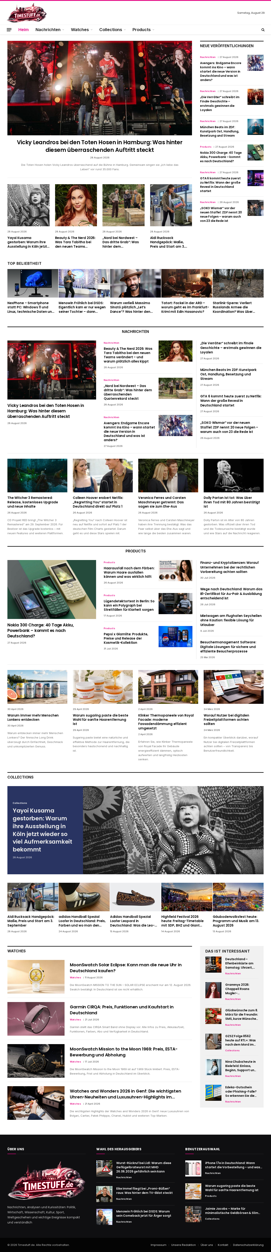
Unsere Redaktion (183, 1245)
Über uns (207, 1245)
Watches (80, 29)
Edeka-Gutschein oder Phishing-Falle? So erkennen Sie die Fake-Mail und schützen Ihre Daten (241, 1091)
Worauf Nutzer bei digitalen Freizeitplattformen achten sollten (226, 719)
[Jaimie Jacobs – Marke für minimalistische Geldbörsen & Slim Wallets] (193, 1214)
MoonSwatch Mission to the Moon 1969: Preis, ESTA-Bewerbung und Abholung (123, 1052)
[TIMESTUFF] (26, 12)
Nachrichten (48, 29)
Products (142, 29)
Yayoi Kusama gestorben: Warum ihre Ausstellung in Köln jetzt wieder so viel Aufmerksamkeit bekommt (27, 242)
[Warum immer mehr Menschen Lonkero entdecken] (37, 687)
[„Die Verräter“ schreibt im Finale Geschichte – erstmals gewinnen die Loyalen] (255, 97)
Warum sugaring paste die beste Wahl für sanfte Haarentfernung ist (100, 719)
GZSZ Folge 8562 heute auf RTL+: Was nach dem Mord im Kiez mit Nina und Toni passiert (240, 1040)
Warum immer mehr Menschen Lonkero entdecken (33, 717)
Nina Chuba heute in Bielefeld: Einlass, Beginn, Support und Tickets (240, 1066)
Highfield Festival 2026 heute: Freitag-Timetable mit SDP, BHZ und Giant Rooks (182, 921)
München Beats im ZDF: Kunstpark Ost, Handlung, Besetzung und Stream (219, 131)
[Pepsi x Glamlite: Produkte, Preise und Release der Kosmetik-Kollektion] (175, 636)
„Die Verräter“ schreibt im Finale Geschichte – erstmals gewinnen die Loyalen (219, 103)
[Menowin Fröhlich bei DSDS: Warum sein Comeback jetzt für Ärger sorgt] (104, 1217)
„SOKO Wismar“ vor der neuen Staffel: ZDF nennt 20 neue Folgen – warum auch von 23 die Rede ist (221, 214)
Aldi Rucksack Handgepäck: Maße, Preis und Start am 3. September (167, 242)
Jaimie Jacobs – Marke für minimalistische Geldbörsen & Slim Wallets (231, 1211)
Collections (110, 29)
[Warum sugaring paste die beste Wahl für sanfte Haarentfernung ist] (103, 687)
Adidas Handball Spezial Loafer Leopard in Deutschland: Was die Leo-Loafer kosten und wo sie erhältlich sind (132, 921)
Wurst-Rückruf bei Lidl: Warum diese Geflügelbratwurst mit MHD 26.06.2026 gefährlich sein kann (143, 1167)
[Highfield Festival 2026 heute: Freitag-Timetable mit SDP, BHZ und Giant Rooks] (186, 897)
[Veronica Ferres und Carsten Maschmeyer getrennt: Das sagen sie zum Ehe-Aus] (168, 475)
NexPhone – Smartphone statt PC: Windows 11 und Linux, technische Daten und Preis (30, 307)
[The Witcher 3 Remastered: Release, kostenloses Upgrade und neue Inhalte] (37, 475)
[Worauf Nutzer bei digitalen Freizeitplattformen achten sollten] (234, 687)
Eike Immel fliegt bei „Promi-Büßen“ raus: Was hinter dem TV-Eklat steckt (144, 1190)
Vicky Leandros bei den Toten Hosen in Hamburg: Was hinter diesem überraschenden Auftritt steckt (99, 146)
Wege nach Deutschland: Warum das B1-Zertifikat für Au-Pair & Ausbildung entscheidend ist (231, 593)
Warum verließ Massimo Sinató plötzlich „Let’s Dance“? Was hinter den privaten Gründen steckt (130, 307)
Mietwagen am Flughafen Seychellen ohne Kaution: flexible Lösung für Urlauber (231, 620)
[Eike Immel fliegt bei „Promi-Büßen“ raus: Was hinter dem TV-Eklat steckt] (104, 1194)
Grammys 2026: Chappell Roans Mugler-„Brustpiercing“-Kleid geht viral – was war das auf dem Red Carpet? (241, 989)
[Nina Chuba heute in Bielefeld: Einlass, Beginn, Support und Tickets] (213, 1067)
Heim (23, 29)
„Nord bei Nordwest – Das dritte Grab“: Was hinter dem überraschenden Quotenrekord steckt (120, 242)
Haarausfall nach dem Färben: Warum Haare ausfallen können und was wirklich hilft (129, 572)
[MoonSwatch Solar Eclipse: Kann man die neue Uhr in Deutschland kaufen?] (36, 977)
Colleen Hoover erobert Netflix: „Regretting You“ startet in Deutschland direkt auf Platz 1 (98, 502)
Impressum (158, 1245)
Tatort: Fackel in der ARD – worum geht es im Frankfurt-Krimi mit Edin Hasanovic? (185, 307)
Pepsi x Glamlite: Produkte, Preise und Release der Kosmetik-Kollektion (126, 638)
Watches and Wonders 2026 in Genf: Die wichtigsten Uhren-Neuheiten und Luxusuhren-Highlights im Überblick (125, 1094)
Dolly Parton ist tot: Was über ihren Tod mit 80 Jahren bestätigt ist (232, 502)
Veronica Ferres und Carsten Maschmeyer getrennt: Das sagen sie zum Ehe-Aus (162, 502)
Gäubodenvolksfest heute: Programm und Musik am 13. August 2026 (236, 921)
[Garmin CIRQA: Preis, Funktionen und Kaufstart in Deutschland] (36, 1019)
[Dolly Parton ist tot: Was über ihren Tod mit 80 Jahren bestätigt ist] (234, 475)
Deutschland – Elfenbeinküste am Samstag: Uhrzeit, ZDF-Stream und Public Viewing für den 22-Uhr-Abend (239, 963)
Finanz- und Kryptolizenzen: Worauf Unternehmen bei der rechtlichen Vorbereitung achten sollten (229, 567)
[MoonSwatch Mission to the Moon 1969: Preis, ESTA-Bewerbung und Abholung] (36, 1061)
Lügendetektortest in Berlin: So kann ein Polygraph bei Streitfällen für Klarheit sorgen (129, 605)
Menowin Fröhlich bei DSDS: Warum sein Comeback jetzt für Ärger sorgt (143, 1213)
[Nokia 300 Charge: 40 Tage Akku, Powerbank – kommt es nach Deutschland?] (255, 152)
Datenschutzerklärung (248, 1245)
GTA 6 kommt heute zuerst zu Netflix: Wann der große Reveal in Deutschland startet (220, 184)
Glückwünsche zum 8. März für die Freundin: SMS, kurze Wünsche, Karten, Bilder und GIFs (241, 1014)
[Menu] (9, 29)
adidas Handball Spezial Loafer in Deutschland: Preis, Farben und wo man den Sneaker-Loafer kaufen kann (82, 921)
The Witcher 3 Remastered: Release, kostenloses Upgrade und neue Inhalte (32, 502)
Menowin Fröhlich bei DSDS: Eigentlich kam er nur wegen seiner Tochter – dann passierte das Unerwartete (82, 307)
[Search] (263, 29)
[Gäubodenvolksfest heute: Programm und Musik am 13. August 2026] (238, 897)
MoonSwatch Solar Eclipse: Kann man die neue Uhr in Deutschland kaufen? (125, 967)
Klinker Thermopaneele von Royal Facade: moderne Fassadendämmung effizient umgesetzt (166, 721)
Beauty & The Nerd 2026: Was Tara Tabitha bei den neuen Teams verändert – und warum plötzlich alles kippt (75, 242)
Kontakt (223, 1245)
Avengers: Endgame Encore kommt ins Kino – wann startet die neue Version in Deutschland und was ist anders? (220, 71)
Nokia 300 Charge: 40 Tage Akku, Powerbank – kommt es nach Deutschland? (221, 157)
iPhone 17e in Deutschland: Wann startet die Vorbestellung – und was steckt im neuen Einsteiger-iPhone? (232, 1165)
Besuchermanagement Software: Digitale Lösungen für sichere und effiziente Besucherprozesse (228, 646)
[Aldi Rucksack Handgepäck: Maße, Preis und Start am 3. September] (171, 205)
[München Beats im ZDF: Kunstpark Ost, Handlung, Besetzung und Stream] (255, 127)
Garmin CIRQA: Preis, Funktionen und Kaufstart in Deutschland (121, 1010)
